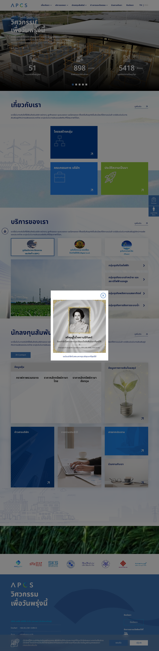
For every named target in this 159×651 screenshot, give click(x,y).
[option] (79, 325)
